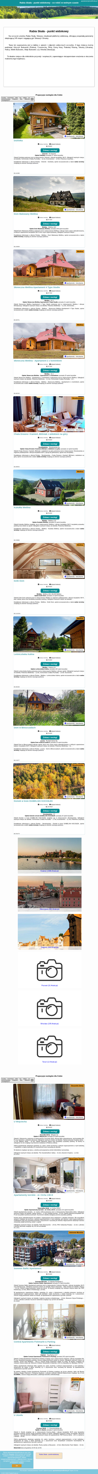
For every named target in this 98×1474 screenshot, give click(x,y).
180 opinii (58, 669)
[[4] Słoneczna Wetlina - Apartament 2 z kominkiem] (49, 341)
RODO (21, 1462)
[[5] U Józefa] (49, 1395)
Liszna (80, 692)
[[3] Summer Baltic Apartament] (49, 1248)
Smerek (80, 105)
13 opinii (55, 595)
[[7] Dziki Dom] (49, 561)
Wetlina (80, 178)
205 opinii (65, 1356)
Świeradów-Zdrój (76, 1159)
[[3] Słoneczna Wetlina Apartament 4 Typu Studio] (49, 267)
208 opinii (59, 229)
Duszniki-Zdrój (77, 1086)
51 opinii (61, 1283)
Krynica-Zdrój (77, 1379)
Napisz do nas (74, 1470)
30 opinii (57, 522)
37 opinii (54, 155)
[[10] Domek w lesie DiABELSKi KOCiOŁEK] (49, 781)
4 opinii (54, 1430)
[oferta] (65, 136)
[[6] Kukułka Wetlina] (49, 487)
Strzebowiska (77, 398)
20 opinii (64, 816)
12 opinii (69, 449)
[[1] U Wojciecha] (49, 1102)
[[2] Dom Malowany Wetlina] (49, 194)
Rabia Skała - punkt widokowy (49, 1454)
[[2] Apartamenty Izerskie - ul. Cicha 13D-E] (49, 1175)
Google (11, 1454)
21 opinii (67, 302)
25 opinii (67, 375)
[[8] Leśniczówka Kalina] (49, 634)
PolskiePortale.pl (13, 1473)
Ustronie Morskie (76, 1232)
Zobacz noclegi (50, 150)
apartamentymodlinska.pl (89, 1)
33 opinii (59, 742)
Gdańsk (80, 1306)
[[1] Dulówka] (49, 121)
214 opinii (65, 1210)
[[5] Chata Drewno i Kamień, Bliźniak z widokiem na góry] (49, 414)
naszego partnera (32, 163)
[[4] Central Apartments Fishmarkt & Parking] (49, 1322)
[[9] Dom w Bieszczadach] (49, 708)
